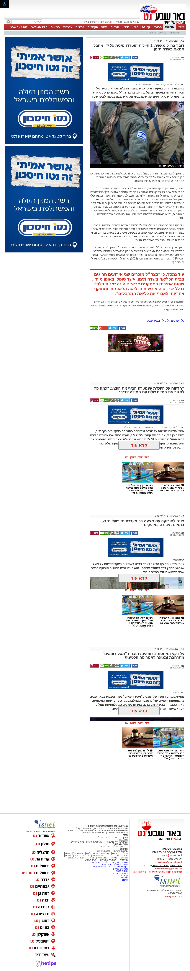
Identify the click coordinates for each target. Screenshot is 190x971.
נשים (67, 853)
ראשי (181, 27)
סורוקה (176, 560)
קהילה (146, 27)
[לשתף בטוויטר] (124, 58)
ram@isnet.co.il (172, 855)
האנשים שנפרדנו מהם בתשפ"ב (89, 828)
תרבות (115, 27)
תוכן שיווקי (104, 846)
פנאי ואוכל (102, 857)
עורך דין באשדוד (120, 873)
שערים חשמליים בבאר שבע (114, 864)
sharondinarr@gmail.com (168, 868)
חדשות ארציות (175, 32)
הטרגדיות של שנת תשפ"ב (92, 832)
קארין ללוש (136, 427)
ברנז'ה (91, 857)
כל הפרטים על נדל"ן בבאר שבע (165, 320)
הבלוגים (123, 839)
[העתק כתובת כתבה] (114, 58)
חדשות (169, 27)
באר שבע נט (176, 40)
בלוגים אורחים (77, 842)
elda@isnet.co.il (173, 896)
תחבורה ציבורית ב (108, 860)
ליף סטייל (102, 837)
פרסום (124, 880)
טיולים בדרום (121, 871)
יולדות (176, 427)
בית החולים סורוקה (150, 427)
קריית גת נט (122, 875)
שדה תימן (146, 84)
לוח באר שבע (19, 27)
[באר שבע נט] (161, 840)
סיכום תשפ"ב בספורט (118, 828)
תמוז (104, 27)
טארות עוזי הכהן (94, 842)
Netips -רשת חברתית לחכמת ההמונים (110, 866)
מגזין (135, 27)
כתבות (125, 837)
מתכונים (114, 837)
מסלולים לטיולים (120, 869)
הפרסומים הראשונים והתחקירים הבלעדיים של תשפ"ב (102, 830)
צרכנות (67, 27)
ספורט (157, 27)
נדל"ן (125, 27)
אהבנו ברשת (122, 855)
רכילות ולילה (92, 853)
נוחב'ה (138, 84)
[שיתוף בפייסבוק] (133, 58)
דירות (76, 855)
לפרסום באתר (89, 22)
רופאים (176, 693)
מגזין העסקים (120, 844)
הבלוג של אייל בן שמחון (117, 842)
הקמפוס (93, 27)
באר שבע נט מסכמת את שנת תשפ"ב (108, 825)
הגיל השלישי (39, 27)
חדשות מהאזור (156, 32)
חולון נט (124, 877)
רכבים (68, 855)
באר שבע (169, 84)
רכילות (80, 27)
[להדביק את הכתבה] (103, 329)
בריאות (55, 27)
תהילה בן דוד (124, 427)
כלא (177, 84)
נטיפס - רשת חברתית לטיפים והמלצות (110, 862)
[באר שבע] (163, 23)
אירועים (124, 857)
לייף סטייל (78, 853)
